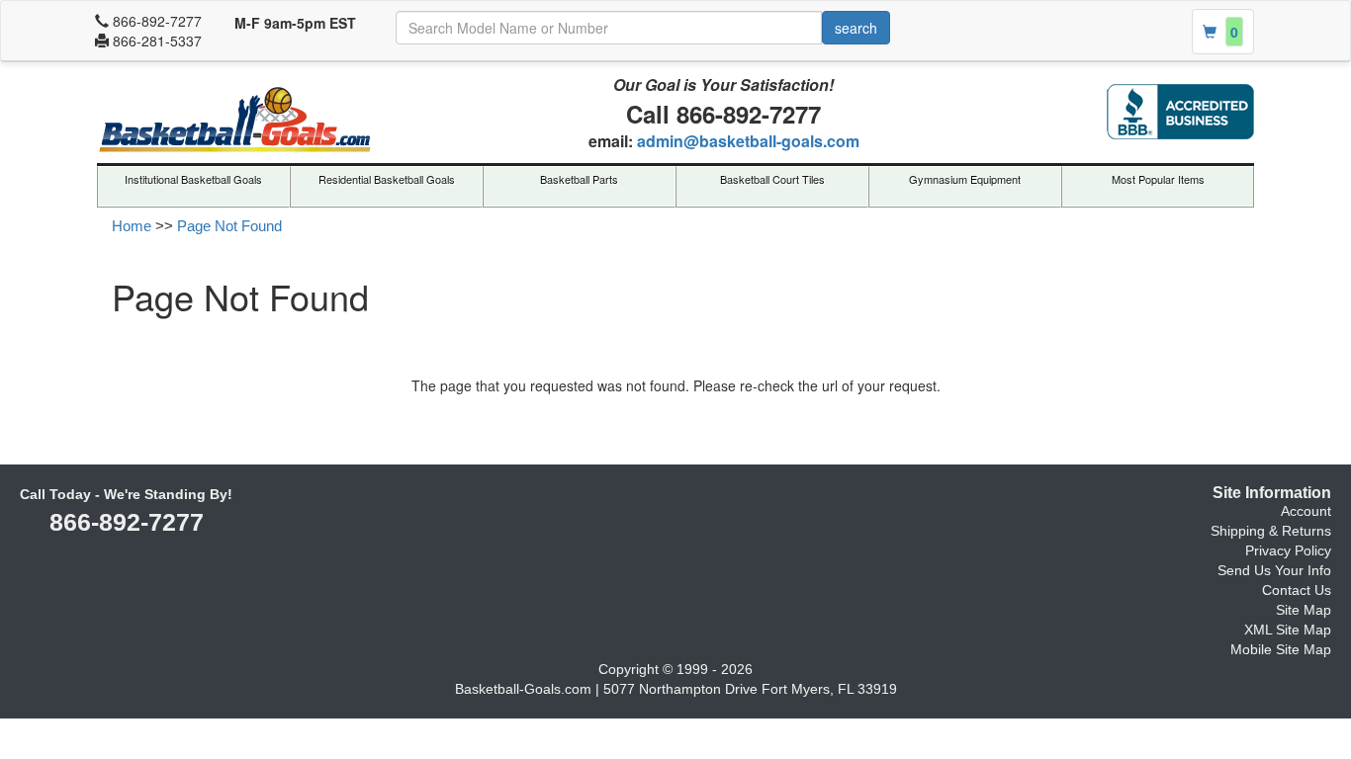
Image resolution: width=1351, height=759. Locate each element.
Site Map (1303, 610)
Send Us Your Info (1274, 570)
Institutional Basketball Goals (193, 179)
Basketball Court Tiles (772, 179)
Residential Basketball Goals (386, 179)
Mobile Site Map (1280, 649)
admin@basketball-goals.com (748, 140)
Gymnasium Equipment (965, 179)
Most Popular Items (1158, 179)
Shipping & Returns (1271, 531)
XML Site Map (1287, 629)
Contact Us (1296, 590)
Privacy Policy (1288, 550)
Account (1306, 511)
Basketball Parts (579, 179)
